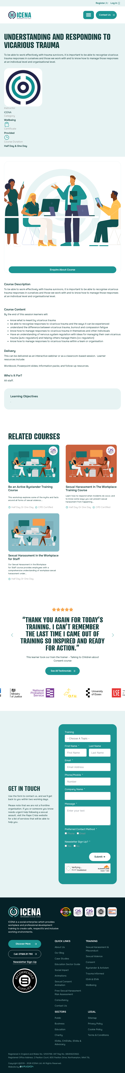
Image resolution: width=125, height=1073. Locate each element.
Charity (59, 1035)
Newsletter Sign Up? (76, 841)
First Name (71, 746)
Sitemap (92, 1017)
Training (69, 732)
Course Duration (13, 141)
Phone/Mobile (73, 774)
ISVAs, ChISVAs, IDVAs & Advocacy (68, 1042)
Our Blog (59, 952)
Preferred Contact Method (80, 829)
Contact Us (61, 1005)
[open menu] (88, 15)
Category (9, 115)
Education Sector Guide (67, 964)
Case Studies (62, 958)
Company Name (74, 789)
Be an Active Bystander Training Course (30, 488)
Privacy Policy (95, 1023)
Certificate (10, 128)
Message (70, 803)
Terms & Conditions (98, 1035)
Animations (60, 975)
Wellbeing (10, 120)
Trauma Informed (95, 973)
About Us (60, 947)
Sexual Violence (94, 956)
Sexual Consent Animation (63, 983)
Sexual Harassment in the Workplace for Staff (33, 557)
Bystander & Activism (97, 967)
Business (59, 1023)
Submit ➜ (99, 856)
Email (68, 760)
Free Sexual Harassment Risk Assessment (68, 992)
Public (58, 1017)
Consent (90, 962)
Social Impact (62, 970)
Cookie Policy (95, 1029)
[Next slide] (113, 635)
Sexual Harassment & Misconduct (97, 949)
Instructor (9, 108)
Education (60, 1029)
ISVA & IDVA (92, 979)
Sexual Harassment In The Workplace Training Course (91, 488)
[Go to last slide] (12, 635)
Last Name (95, 746)
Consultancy (61, 1000)
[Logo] (19, 15)
